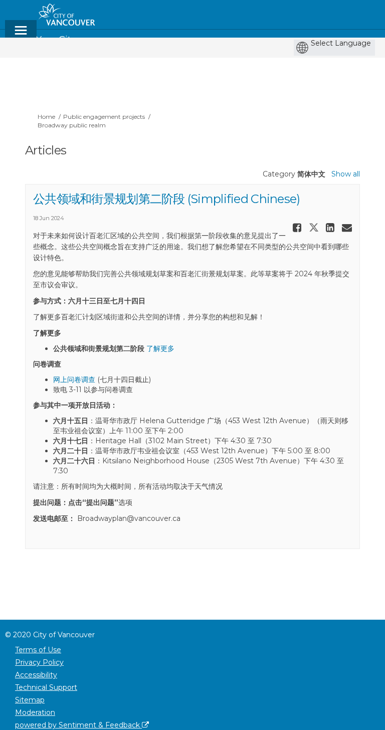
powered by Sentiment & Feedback (78, 724)
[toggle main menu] (21, 35)
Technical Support (46, 687)
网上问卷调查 (74, 379)
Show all (345, 173)
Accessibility (36, 674)
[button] (298, 228)
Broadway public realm (72, 125)
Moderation (35, 712)
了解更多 (160, 348)
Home (46, 116)
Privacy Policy (39, 662)
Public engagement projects (104, 116)
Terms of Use (38, 649)
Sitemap (30, 699)
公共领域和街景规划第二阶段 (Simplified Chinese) (166, 199)
